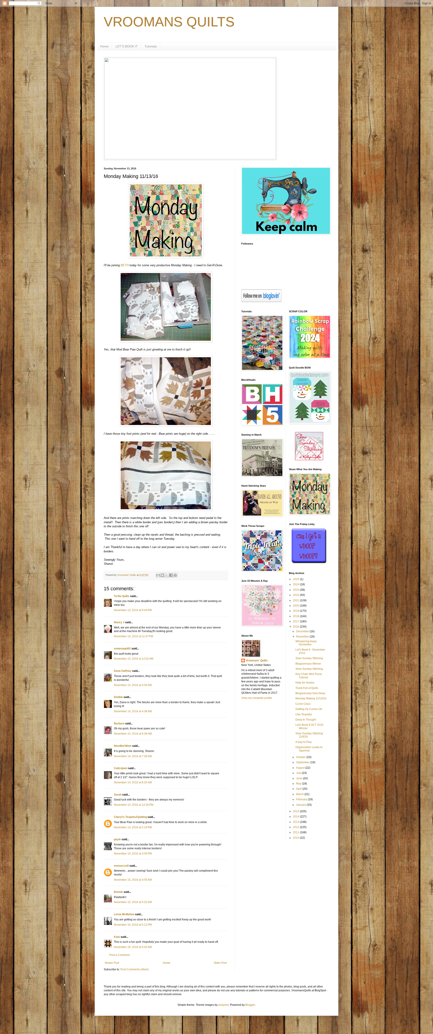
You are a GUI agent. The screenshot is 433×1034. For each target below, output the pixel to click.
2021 (296, 600)
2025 (296, 579)
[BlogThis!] (162, 575)
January (301, 804)
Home (104, 46)
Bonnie (118, 892)
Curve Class (303, 703)
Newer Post (112, 962)
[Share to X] (166, 575)
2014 (296, 816)
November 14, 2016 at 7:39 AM (133, 756)
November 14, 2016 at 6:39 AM (133, 733)
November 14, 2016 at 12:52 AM (133, 658)
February (302, 799)
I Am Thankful (303, 714)
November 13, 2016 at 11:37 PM (133, 636)
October (301, 757)
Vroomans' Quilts (257, 660)
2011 (296, 832)
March (300, 794)
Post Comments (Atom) (134, 969)
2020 (296, 605)
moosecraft (121, 865)
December (303, 631)
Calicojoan (120, 768)
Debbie (118, 697)
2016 (296, 626)
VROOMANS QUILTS (169, 21)
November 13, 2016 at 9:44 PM (133, 610)
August (300, 767)
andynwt (223, 1004)
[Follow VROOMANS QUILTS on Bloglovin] (261, 301)
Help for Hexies (304, 682)
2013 (296, 822)
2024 (296, 584)
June (299, 778)
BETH (125, 265)
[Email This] (158, 575)
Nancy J (119, 622)
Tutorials (151, 46)
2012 (296, 827)
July (299, 773)
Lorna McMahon (124, 914)
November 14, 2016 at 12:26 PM (133, 804)
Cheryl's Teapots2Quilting (130, 817)
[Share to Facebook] (171, 575)
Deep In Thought (305, 719)
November (303, 636)
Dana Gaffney (122, 670)
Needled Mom (122, 745)
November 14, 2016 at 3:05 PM (133, 853)
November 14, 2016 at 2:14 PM (133, 827)
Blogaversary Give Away (310, 693)
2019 (296, 610)
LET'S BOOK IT (126, 46)
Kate (117, 936)
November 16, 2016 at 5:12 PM (133, 924)
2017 (296, 621)
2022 (296, 595)
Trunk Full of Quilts (306, 688)
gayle (117, 839)
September (303, 762)
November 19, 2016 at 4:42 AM (133, 947)
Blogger (250, 1004)
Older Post (220, 962)
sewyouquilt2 (122, 648)
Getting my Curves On (308, 709)
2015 (296, 811)
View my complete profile (256, 698)
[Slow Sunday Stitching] (309, 459)
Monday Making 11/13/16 (310, 698)
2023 (296, 589)
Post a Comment (119, 955)
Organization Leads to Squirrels (308, 749)
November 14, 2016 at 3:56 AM (133, 685)
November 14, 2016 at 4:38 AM (133, 711)
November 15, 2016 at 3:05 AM (133, 879)
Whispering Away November (306, 643)
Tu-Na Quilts (121, 596)
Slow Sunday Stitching (309, 658)
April (299, 788)
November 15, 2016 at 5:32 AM (133, 902)
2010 (296, 837)
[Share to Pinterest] (175, 575)
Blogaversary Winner (308, 663)
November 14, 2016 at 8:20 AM (133, 782)
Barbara (119, 723)
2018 (296, 616)
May (299, 783)
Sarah (118, 794)
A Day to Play (303, 742)
